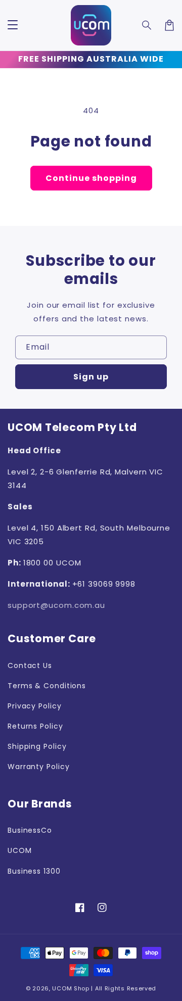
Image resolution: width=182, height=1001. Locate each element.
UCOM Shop (70, 988)
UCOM (20, 850)
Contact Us (30, 665)
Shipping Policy (37, 746)
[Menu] (13, 25)
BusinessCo (30, 830)
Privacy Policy (35, 706)
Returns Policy (35, 726)
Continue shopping (91, 178)
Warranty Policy (39, 766)
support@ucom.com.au (56, 605)
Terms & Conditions (47, 686)
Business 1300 (34, 871)
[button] (147, 25)
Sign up (91, 377)
